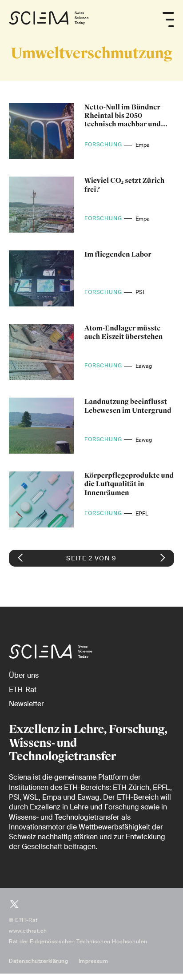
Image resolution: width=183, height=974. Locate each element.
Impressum (93, 961)
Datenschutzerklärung (38, 961)
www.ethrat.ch (28, 930)
